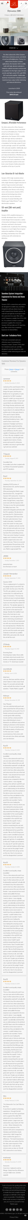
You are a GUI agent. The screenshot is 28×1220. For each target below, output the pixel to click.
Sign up (17, 369)
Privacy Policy (14, 1217)
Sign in (11, 369)
